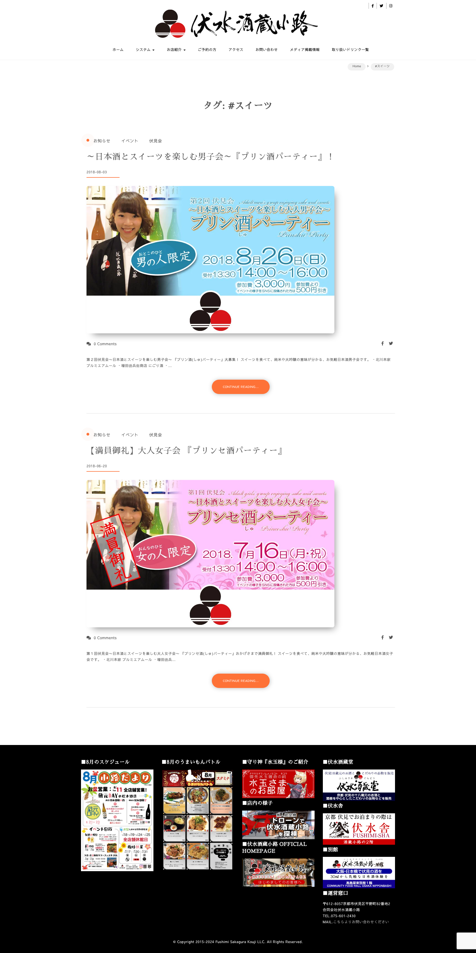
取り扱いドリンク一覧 (350, 49)
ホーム (118, 49)
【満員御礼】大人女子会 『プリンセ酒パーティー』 (186, 451)
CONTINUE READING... (241, 387)
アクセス (235, 49)
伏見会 (155, 141)
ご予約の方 (207, 49)
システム (144, 49)
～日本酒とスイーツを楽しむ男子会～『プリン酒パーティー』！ (210, 157)
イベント (129, 141)
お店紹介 (175, 49)
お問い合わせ (266, 49)
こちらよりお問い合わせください (361, 921)
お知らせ (101, 141)
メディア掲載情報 (305, 49)
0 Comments (105, 343)
